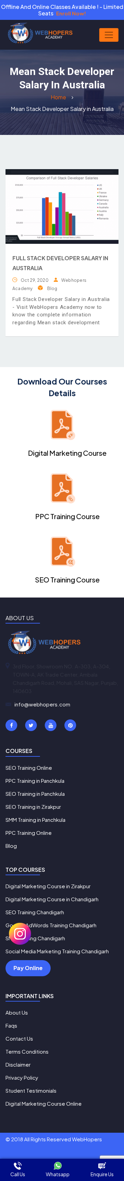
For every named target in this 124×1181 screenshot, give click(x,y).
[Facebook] (11, 725)
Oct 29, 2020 (35, 280)
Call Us (17, 1174)
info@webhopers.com (42, 704)
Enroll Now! (71, 13)
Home (59, 97)
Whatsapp (58, 1174)
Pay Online (28, 967)
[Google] (50, 725)
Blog (52, 288)
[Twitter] (31, 725)
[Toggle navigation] (108, 35)
